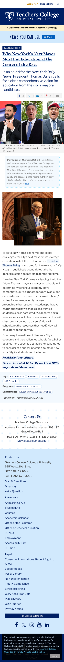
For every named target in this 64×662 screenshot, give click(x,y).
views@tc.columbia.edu (32, 440)
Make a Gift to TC (33, 615)
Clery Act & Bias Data (18, 593)
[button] (4, 4)
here (27, 183)
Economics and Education (28, 386)
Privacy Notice (14, 608)
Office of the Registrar (18, 522)
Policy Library (13, 573)
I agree (55, 656)
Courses (10, 512)
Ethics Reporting (15, 588)
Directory (10, 486)
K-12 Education (17, 376)
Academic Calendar (17, 518)
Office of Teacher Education (22, 528)
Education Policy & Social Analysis (35, 392)
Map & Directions (15, 481)
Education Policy (49, 376)
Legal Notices (13, 568)
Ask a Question (14, 491)
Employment (13, 538)
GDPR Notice (13, 603)
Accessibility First (15, 543)
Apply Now (32, 3)
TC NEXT (10, 532)
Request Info (46, 3)
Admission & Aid (15, 502)
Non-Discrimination (17, 578)
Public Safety (13, 598)
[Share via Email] (57, 95)
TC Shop (10, 548)
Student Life (12, 507)
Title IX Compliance (17, 583)
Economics (33, 376)
